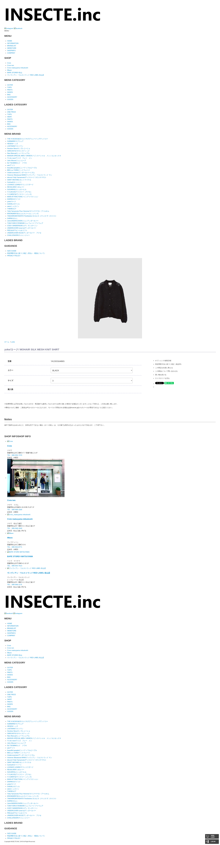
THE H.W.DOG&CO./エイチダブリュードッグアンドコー (27, 139)
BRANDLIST (11, 46)
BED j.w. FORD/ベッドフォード (18, 170)
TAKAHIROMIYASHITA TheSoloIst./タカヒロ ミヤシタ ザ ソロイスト (31, 216)
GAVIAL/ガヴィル (13, 204)
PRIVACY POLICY (13, 256)
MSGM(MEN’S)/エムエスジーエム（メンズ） (23, 213)
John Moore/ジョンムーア (16, 160)
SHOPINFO (11, 50)
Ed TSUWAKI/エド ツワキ (17, 163)
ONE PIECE (11, 112)
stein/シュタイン (13, 206)
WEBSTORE (11, 48)
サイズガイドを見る (162, 378)
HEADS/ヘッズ (12, 144)
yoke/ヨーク (11, 201)
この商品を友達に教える (164, 368)
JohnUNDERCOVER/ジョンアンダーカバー (22, 221)
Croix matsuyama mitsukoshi (17, 68)
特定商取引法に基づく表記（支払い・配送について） (26, 253)
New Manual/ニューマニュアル (18, 153)
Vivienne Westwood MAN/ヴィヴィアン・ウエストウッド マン (29, 175)
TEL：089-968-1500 (14, 509)
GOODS (10, 99)
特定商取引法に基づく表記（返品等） (168, 364)
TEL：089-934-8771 (14, 547)
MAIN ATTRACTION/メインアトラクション (22, 197)
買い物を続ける (160, 375)
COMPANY (11, 53)
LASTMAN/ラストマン (15, 146)
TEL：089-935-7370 (14, 455)
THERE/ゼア (11, 209)
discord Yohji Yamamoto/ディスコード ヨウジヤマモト (26, 177)
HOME (9, 41)
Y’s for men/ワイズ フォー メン (19, 158)
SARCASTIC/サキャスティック (18, 151)
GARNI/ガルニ (12, 218)
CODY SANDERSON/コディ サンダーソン (22, 225)
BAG (9, 95)
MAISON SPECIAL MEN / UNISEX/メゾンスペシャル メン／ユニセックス (34, 156)
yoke (13, 342)
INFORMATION (12, 43)
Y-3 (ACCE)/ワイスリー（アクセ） (19, 192)
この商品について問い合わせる (166, 371)
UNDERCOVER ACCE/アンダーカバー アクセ (24, 233)
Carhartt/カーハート (14, 182)
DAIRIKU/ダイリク (14, 199)
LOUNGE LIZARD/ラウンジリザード (20, 185)
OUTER (10, 85)
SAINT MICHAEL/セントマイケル (19, 180)
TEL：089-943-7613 (14, 566)
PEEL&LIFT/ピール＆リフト (17, 230)
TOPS (9, 87)
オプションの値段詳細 (163, 360)
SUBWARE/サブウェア (15, 141)
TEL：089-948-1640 (14, 528)
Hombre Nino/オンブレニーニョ (18, 148)
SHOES (10, 92)
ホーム (6, 342)
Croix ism (10, 65)
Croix (9, 63)
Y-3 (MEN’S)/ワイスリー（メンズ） (20, 194)
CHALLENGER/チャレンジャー (18, 235)
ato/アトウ (11, 165)
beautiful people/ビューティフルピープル (22, 168)
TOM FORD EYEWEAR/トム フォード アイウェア (25, 223)
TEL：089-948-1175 (14, 584)
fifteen (9, 70)
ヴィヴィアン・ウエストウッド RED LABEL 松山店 (25, 75)
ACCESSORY (12, 97)
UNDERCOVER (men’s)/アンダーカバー (21, 228)
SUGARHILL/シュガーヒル (16, 189)
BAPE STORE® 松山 (14, 72)
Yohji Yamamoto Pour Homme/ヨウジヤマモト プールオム (28, 211)
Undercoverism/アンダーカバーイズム (21, 172)
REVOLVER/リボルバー (15, 187)
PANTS (9, 90)
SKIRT (9, 117)
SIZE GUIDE (11, 251)
